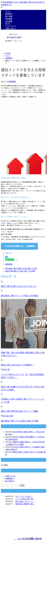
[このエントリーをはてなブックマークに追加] (6, 257)
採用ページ (11, 223)
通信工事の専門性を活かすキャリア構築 (19, 411)
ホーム (7, 11)
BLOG (7, 23)
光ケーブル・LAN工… (24, 496)
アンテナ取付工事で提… (24, 499)
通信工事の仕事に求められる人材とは (18, 286)
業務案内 (8, 14)
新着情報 (12, 82)
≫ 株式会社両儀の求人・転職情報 (19, 246)
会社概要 (8, 21)
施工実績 (8, 16)
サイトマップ (10, 26)
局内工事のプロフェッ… (24, 501)
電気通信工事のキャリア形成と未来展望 (19, 296)
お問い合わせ (10, 28)
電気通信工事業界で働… (25, 504)
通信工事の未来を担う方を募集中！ (17, 365)
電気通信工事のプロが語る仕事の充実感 (19, 421)
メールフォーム (8, 43)
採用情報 (8, 19)
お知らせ (10, 476)
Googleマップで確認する (11, 589)
